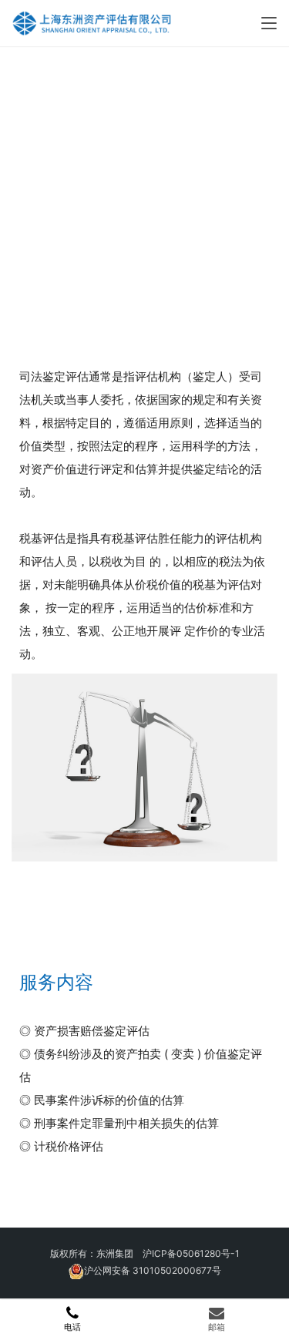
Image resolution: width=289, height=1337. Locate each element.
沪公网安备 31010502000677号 (152, 1270)
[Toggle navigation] (269, 23)
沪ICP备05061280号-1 (191, 1253)
